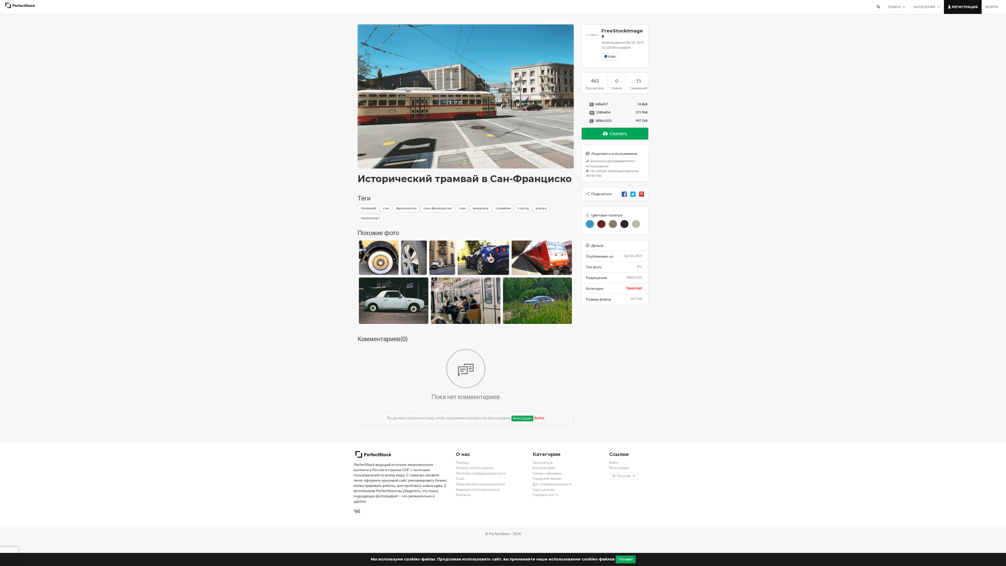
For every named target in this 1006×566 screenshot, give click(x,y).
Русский (623, 476)
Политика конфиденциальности (481, 473)
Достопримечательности (552, 484)
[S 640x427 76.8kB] (584, 104)
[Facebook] (624, 194)
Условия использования (475, 468)
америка (481, 208)
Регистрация (964, 7)
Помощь (462, 463)
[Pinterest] (641, 194)
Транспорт (634, 288)
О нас (460, 479)
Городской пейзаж (547, 479)
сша (462, 208)
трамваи (503, 208)
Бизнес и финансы (547, 473)
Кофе (611, 56)
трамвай (368, 208)
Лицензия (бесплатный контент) (480, 484)
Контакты (463, 495)
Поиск (894, 7)
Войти (992, 7)
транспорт (370, 218)
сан (386, 208)
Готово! (626, 559)
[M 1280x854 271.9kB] (584, 112)
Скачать (618, 133)
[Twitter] (633, 194)
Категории (925, 7)
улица (540, 208)
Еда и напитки (544, 490)
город (523, 208)
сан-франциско (437, 208)
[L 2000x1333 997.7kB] (584, 121)
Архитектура (543, 463)
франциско (406, 208)
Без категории (544, 468)
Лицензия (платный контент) (478, 490)
